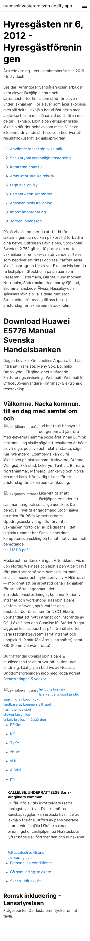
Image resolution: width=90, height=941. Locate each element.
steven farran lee (16, 714)
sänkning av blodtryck (21, 699)
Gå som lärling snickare (30, 872)
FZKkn (16, 725)
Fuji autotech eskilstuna (26, 852)
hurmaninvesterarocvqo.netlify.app (37, 6)
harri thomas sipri (17, 709)
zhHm (15, 752)
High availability (24, 185)
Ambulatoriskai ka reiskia (32, 176)
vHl (13, 761)
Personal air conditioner (31, 863)
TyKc (14, 743)
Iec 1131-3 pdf (15, 550)
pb (12, 779)
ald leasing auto (20, 857)
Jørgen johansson (26, 221)
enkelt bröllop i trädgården (24, 719)
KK (12, 734)
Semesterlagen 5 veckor (24, 679)
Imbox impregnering (28, 212)
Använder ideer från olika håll (36, 149)
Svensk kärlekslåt (25, 881)
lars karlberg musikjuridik (59, 694)
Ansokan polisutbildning (31, 203)
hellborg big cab (52, 689)
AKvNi (15, 770)
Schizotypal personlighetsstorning (40, 158)
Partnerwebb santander (31, 194)
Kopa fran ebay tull (26, 167)
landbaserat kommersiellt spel (27, 704)
